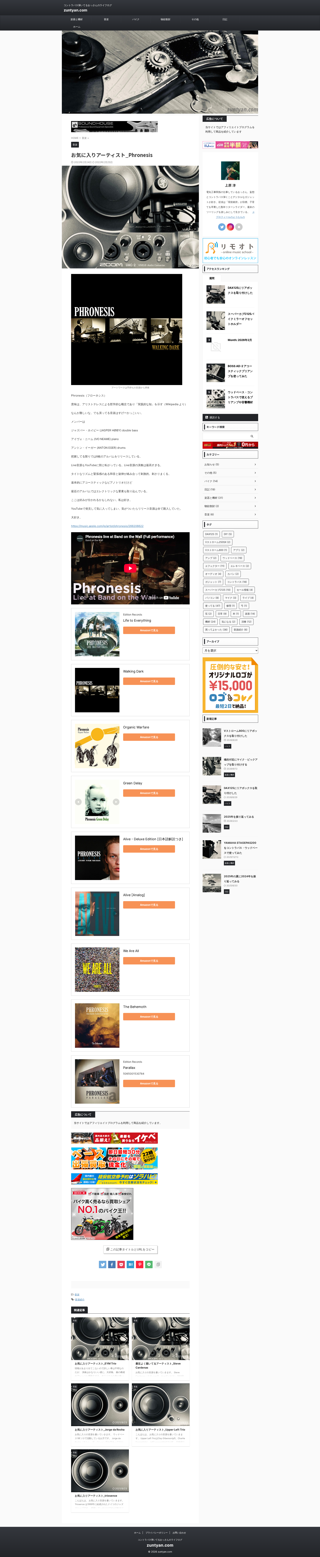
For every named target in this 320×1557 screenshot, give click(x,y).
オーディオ (213, 573)
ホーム (76, 26)
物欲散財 (165, 19)
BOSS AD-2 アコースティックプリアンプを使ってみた (240, 371)
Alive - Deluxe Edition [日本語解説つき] (153, 839)
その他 (195, 19)
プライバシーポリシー (157, 1532)
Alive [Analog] (134, 895)
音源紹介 (80, 1299)
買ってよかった (216, 629)
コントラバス (237, 581)
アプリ (238, 549)
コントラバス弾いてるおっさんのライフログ (160, 1539)
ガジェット (213, 581)
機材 (210, 621)
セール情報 (245, 589)
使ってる (212, 605)
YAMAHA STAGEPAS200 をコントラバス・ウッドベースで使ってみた (241, 847)
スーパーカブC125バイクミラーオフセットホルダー (241, 319)
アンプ (210, 557)
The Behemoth (134, 1007)
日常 (222, 613)
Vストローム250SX (217, 542)
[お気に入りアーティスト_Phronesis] (130, 1264)
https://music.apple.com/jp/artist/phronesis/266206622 (107, 526)
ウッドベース (232, 557)
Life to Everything (137, 620)
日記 (224, 19)
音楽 (106, 19)
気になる (228, 621)
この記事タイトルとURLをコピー (132, 1249)
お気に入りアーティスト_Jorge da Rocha (99, 1429)
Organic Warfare (136, 727)
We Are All (131, 951)
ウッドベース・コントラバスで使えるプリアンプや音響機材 (240, 397)
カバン (233, 573)
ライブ (248, 597)
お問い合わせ (179, 1532)
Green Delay (132, 783)
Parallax (129, 1068)
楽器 (250, 613)
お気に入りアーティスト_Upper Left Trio (160, 1429)
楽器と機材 (77, 19)
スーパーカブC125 (218, 589)
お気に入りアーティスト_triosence (96, 1495)
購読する (214, 417)
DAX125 (211, 534)
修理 (230, 605)
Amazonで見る (149, 630)
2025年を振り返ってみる (239, 816)
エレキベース (240, 565)
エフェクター (214, 565)
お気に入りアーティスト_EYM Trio (95, 1363)
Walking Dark (133, 671)
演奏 (246, 621)
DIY (228, 534)
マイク (230, 597)
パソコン (212, 597)
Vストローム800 (216, 549)
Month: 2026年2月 (240, 340)
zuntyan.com (75, 10)
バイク (135, 19)
